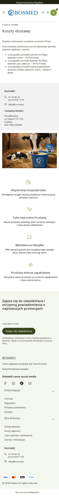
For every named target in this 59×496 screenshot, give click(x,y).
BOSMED (10, 25)
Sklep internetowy (26, 492)
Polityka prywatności (15, 407)
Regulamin (10, 403)
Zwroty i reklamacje (14, 439)
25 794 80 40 (14, 97)
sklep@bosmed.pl (16, 104)
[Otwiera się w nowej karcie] (5, 383)
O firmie (8, 398)
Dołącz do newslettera (19, 331)
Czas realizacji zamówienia (18, 435)
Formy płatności (12, 431)
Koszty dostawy (12, 426)
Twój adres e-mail (10, 323)
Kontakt (8, 411)
